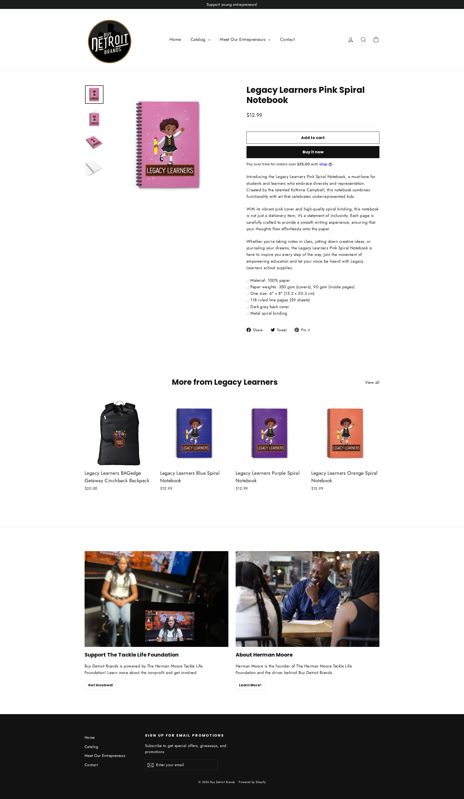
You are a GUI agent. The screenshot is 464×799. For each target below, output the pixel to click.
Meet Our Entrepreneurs (243, 39)
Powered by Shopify (252, 782)
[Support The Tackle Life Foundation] (156, 599)
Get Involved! (100, 685)
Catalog (199, 39)
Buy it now (313, 152)
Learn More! (250, 685)
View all (372, 382)
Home (175, 39)
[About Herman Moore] (307, 599)
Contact (287, 39)
